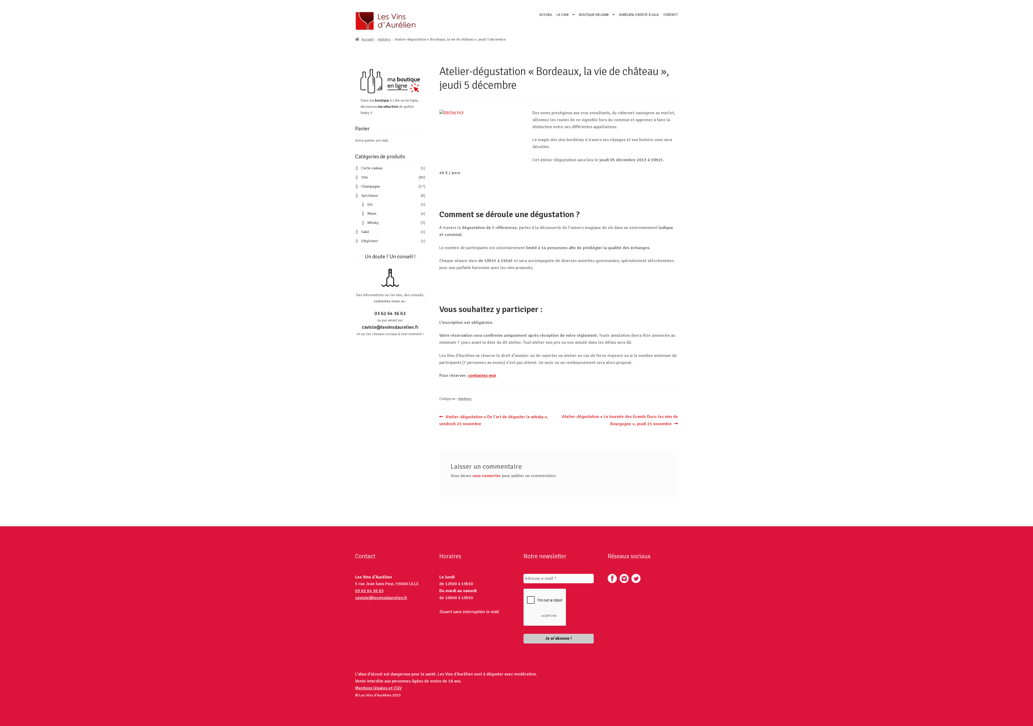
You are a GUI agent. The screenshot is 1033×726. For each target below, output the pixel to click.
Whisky (373, 222)
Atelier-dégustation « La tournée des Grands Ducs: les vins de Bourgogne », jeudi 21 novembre (620, 420)
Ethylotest (369, 241)
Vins (364, 177)
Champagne (370, 186)
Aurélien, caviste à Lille (639, 15)
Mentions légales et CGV (378, 688)
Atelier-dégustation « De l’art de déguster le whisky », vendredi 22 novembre (493, 420)
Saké (365, 232)
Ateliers (384, 39)
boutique (382, 100)
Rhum (371, 213)
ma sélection (388, 106)
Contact (670, 15)
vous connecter (486, 475)
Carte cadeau (372, 168)
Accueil (545, 15)
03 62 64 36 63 (390, 313)
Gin (370, 204)
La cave (563, 15)
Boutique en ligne (594, 15)
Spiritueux (369, 195)
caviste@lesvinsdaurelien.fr (390, 327)
